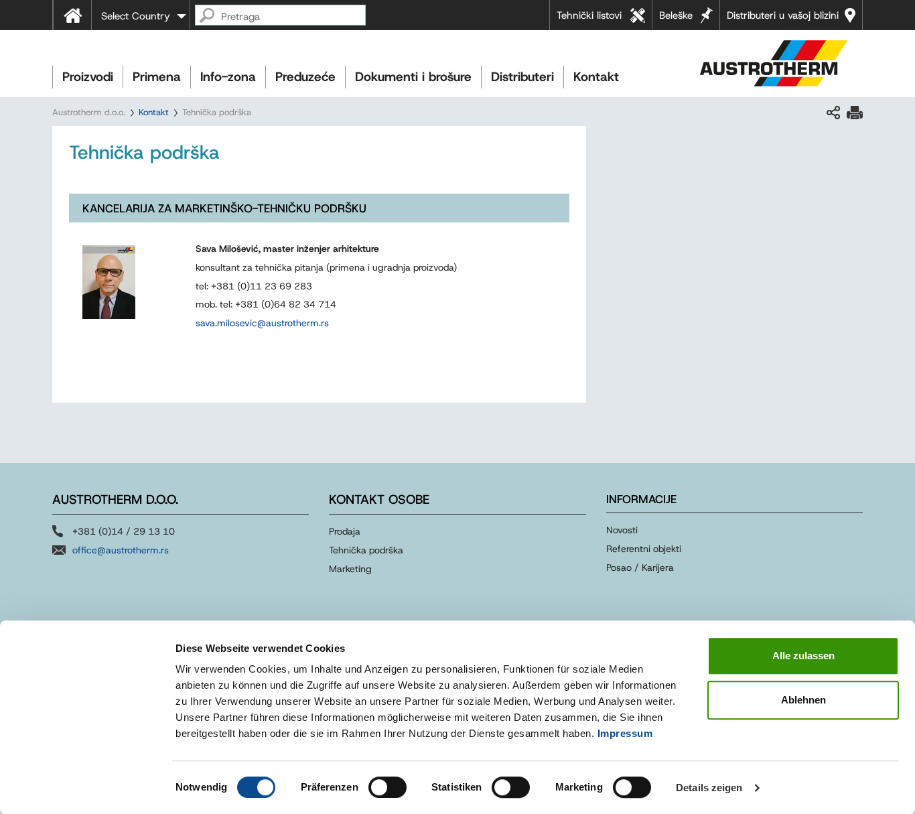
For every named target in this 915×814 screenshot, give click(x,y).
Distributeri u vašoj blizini (783, 15)
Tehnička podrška (366, 550)
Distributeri (522, 76)
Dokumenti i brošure (413, 76)
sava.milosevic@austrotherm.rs (262, 323)
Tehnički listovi (589, 15)
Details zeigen (709, 787)
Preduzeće (305, 76)
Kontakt (596, 76)
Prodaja (344, 531)
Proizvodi (87, 76)
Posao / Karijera (640, 567)
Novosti (622, 530)
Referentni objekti (643, 549)
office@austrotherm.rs (120, 550)
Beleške (676, 15)
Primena (157, 76)
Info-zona (228, 76)
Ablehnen (803, 699)
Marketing (350, 569)
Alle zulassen (803, 655)
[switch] (387, 787)
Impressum (625, 733)
